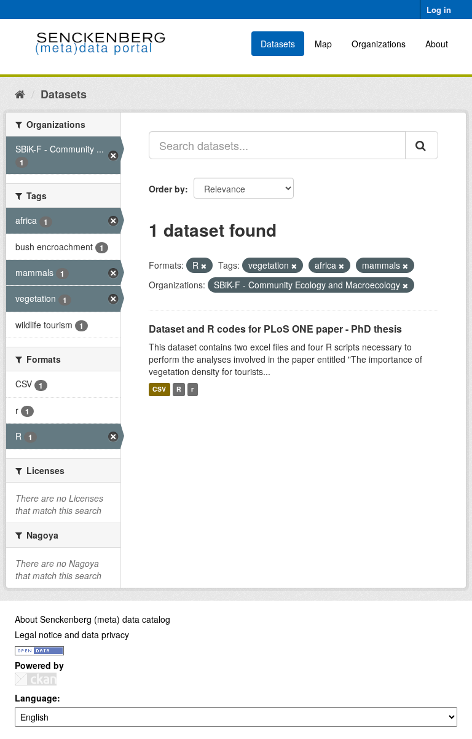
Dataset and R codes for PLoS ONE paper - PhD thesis (275, 329)
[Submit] (421, 145)
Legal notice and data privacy (72, 634)
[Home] (20, 93)
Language (36, 698)
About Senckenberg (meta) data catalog (92, 619)
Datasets (278, 44)
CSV (159, 389)
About (436, 44)
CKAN (36, 679)
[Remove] (203, 266)
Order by (167, 189)
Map (323, 44)
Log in (439, 9)
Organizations (379, 44)
